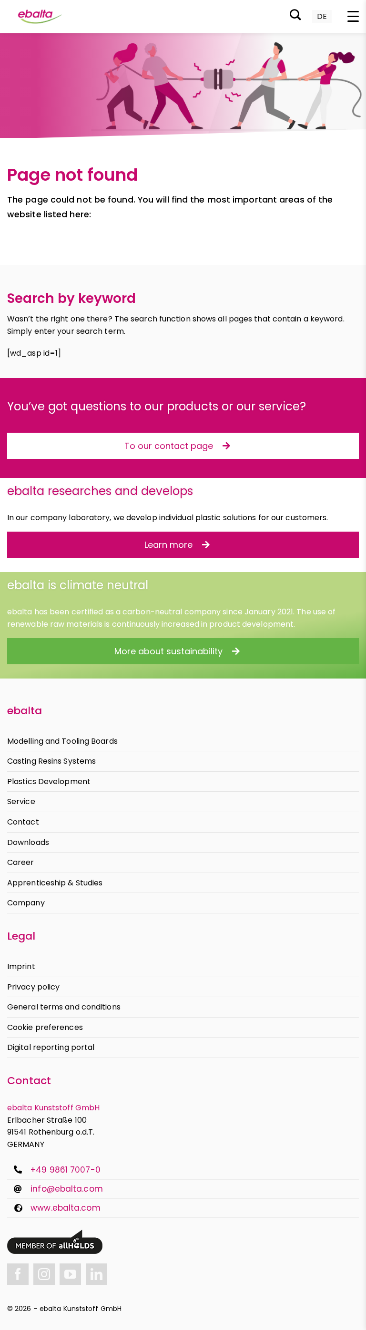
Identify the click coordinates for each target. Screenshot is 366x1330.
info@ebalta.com (66, 1188)
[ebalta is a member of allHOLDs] (54, 1233)
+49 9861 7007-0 (65, 1169)
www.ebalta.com (65, 1208)
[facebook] (18, 1274)
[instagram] (44, 1274)
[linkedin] (96, 1274)
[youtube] (70, 1274)
